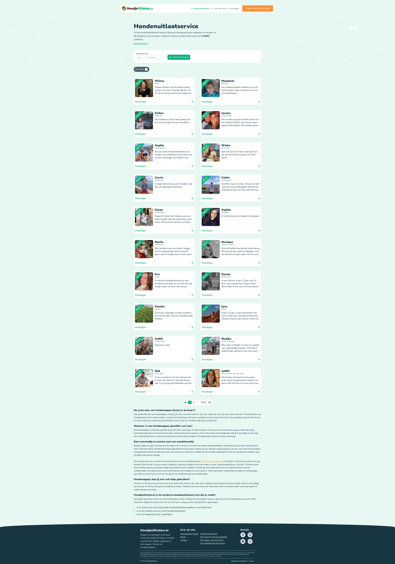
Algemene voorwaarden (239, 561)
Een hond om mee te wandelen (213, 537)
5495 (203, 402)
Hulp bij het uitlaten (208, 534)
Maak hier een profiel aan (212, 461)
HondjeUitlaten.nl (151, 561)
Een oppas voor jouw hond (211, 540)
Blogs (182, 537)
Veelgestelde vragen (189, 534)
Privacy (251, 561)
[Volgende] (209, 402)
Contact (183, 540)
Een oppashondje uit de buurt (212, 543)
